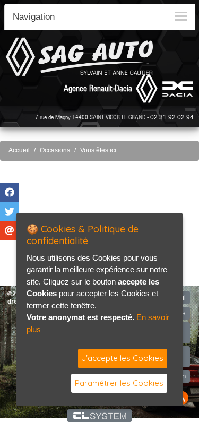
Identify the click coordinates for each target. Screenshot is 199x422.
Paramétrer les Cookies (119, 383)
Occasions (55, 150)
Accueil (19, 150)
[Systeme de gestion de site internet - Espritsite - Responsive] (99, 415)
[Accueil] (79, 56)
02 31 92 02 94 (172, 117)
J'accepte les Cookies (122, 358)
